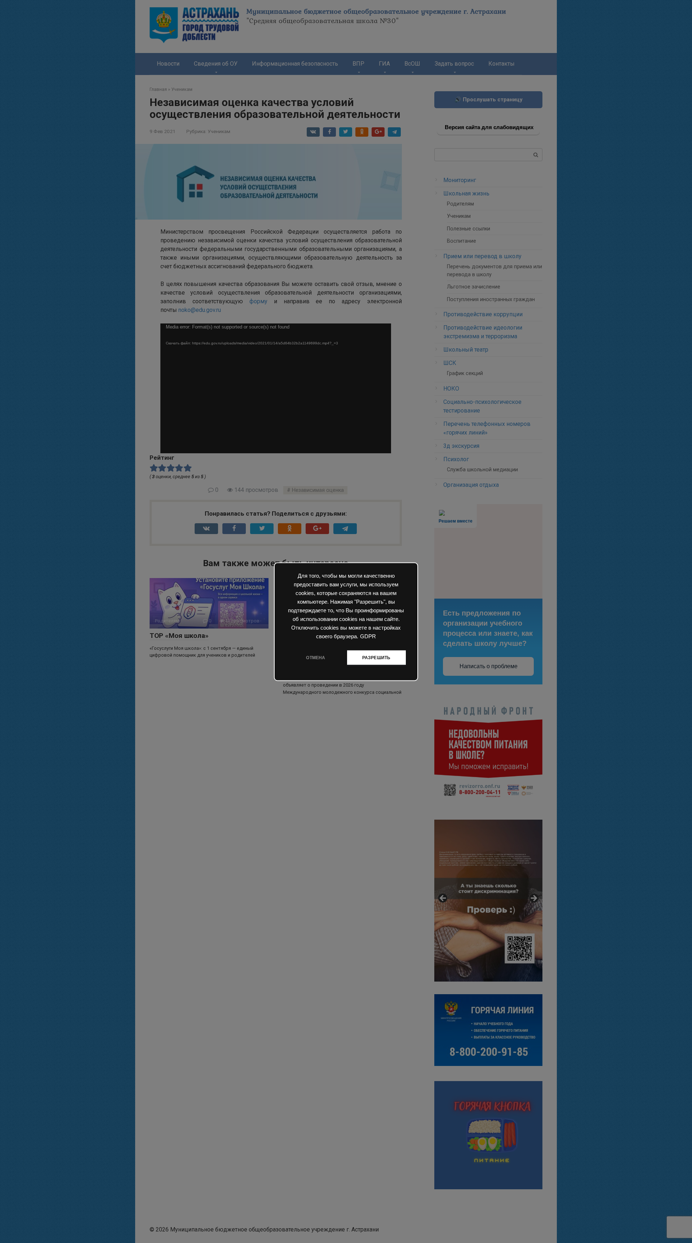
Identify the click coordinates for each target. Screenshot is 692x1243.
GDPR (368, 636)
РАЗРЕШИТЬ (376, 657)
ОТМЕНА (315, 657)
